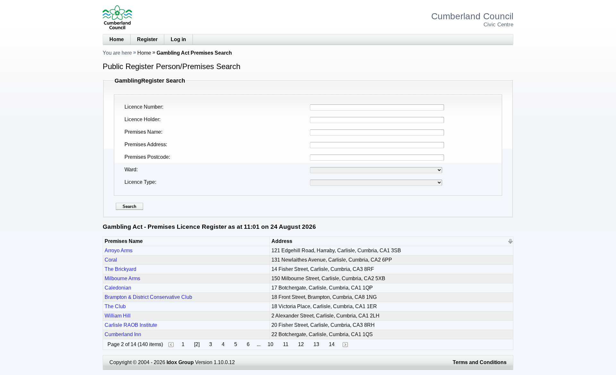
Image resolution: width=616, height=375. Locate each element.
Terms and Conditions (480, 362)
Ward (130, 169)
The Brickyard (120, 269)
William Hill (118, 315)
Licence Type (139, 182)
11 (285, 344)
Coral (111, 260)
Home (116, 39)
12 (301, 344)
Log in (178, 39)
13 (316, 344)
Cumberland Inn (123, 334)
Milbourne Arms (122, 278)
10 (270, 344)
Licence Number (143, 107)
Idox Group (180, 362)
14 (332, 344)
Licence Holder (141, 119)
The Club (115, 306)
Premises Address (145, 144)
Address (281, 241)
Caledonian (118, 287)
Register (147, 39)
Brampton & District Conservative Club (148, 297)
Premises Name (142, 132)
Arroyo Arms (119, 250)
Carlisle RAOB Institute (131, 325)
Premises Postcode (146, 157)
